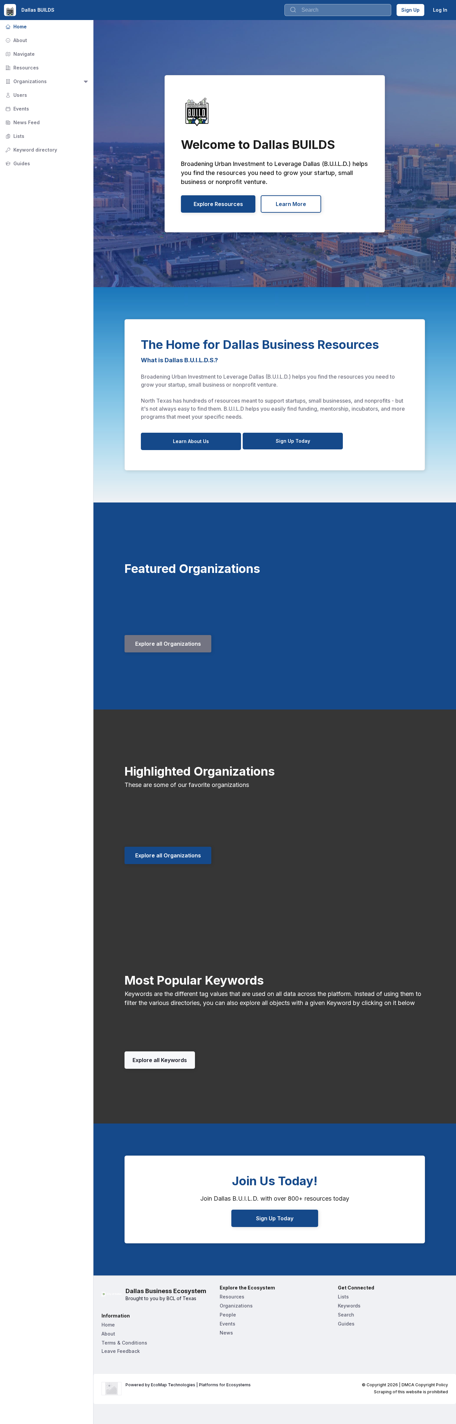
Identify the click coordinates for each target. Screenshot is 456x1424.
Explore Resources (218, 204)
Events (16, 109)
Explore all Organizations (168, 643)
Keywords (349, 1305)
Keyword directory (30, 150)
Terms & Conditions (124, 1343)
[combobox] (337, 10)
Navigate (19, 54)
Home (15, 26)
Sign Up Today (293, 441)
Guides (17, 163)
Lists (14, 136)
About (15, 40)
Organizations (25, 81)
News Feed (22, 122)
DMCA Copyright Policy (425, 1384)
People (228, 1314)
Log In (440, 10)
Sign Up (410, 10)
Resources (21, 67)
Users (15, 95)
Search (346, 1314)
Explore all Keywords (160, 1060)
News (226, 1333)
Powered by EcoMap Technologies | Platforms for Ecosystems (188, 1384)
